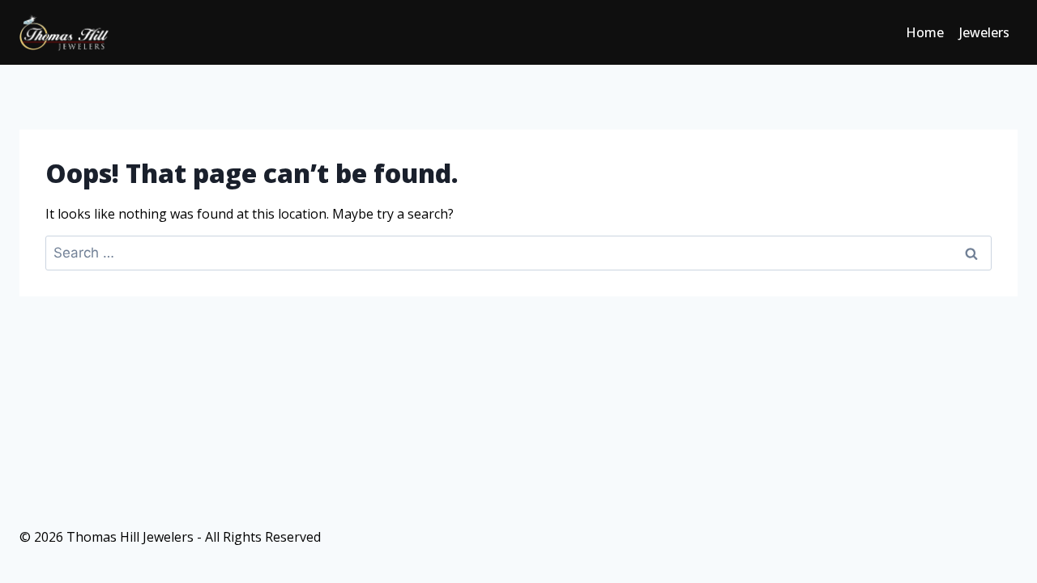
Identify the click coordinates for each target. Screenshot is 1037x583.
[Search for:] (518, 253)
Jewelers (984, 32)
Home (925, 32)
